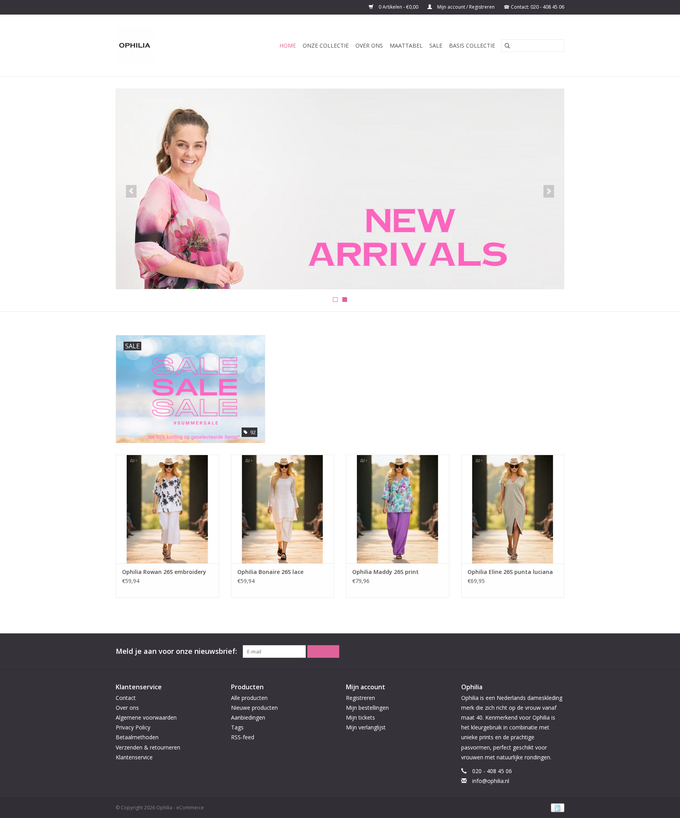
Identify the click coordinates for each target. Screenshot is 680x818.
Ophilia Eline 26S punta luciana (510, 572)
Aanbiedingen (248, 717)
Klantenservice (134, 757)
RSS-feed (242, 737)
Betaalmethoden (137, 737)
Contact (126, 697)
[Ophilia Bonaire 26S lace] (282, 509)
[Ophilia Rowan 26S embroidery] (167, 509)
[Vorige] (131, 191)
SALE (435, 45)
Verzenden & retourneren (148, 747)
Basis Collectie (472, 45)
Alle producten (249, 697)
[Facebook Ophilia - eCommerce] (544, 651)
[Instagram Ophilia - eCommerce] (558, 651)
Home (287, 45)
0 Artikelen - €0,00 (398, 7)
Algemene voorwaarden (146, 717)
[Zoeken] (507, 45)
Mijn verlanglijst (366, 727)
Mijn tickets (360, 717)
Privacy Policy (133, 727)
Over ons (369, 45)
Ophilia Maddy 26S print (385, 572)
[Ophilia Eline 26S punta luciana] (513, 509)
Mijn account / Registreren (466, 7)
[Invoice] (556, 807)
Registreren (360, 697)
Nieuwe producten (254, 707)
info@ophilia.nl (490, 781)
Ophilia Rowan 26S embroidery (164, 572)
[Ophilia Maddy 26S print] (397, 509)
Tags (237, 727)
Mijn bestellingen (367, 707)
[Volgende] (548, 191)
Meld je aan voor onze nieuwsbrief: (176, 651)
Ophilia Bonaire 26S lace (270, 572)
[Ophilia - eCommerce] (142, 45)
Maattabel (406, 45)
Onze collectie (326, 45)
